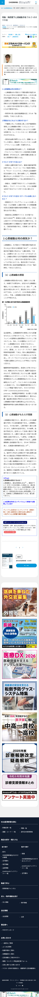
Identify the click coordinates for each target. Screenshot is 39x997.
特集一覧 (24, 828)
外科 (8, 36)
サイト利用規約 (19, 982)
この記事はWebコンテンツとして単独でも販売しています (19, 503)
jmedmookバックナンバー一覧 (9, 872)
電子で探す (24, 847)
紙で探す (5, 847)
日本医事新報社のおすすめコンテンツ (30, 860)
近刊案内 (5, 861)
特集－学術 (17, 34)
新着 (23, 854)
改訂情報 (5, 864)
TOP (2, 8)
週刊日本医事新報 (27, 832)
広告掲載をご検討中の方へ (11, 957)
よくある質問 (6, 947)
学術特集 (10, 34)
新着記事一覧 (6, 828)
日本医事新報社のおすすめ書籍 (10, 856)
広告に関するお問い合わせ (11, 965)
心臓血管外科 (15, 36)
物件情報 (24, 903)
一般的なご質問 (7, 943)
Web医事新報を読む (8, 8)
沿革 (22, 917)
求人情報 (5, 902)
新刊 (3, 852)
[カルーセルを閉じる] (38, 993)
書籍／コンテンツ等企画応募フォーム (14, 961)
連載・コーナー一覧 (9, 832)
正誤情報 (5, 868)
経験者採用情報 (5, 980)
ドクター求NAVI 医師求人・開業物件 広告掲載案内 (18, 968)
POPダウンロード (8, 930)
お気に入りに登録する (32, 34)
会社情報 (4, 910)
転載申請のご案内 (8, 950)
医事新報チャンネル (9, 888)
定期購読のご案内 (8, 954)
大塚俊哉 (4, 27)
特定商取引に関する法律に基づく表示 (28, 980)
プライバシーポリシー (14, 980)
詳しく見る (26, 565)
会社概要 (5, 916)
